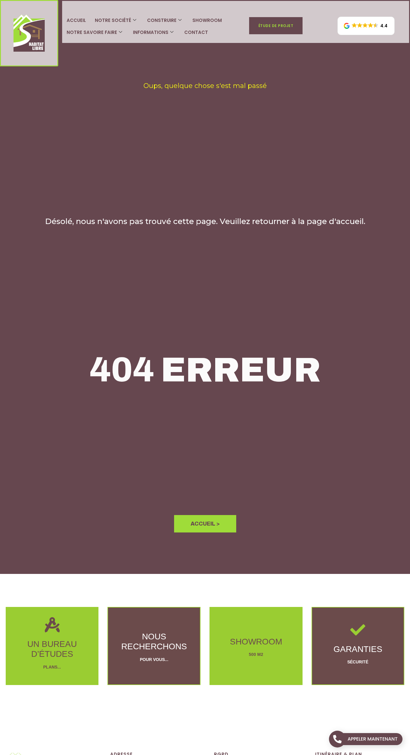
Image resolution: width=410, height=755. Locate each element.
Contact (196, 32)
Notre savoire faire (92, 32)
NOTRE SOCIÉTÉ (113, 20)
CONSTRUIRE (161, 20)
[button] (366, 26)
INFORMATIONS (150, 32)
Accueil (76, 20)
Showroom (207, 20)
